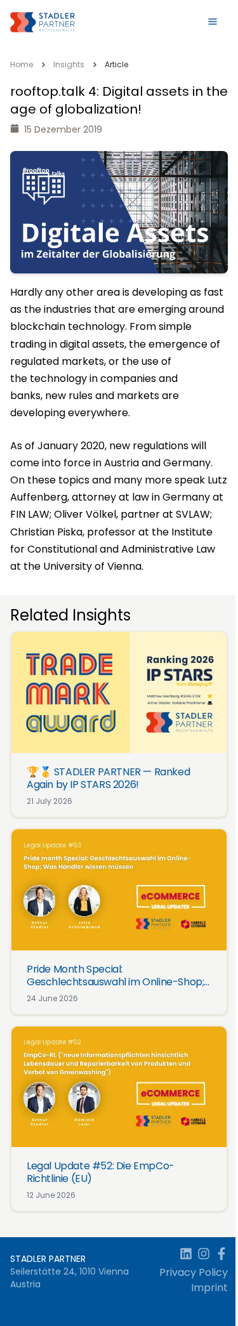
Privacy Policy (193, 1272)
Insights (68, 64)
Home (21, 64)
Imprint (209, 1287)
